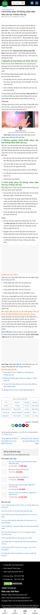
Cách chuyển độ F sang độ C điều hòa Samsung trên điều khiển (20, 527)
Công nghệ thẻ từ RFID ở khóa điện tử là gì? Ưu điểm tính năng (9, 441)
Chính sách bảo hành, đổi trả (13, 572)
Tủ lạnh (6, 406)
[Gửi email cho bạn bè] (23, 425)
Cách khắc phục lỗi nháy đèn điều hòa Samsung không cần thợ (19, 543)
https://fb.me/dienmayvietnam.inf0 (20, 601)
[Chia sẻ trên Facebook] (16, 425)
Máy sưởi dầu (17, 409)
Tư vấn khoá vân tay (7, 9)
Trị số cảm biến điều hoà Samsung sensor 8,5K (16, 538)
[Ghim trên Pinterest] (27, 425)
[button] (32, 3)
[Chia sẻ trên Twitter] (20, 425)
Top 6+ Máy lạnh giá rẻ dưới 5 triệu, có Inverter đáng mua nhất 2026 (19, 506)
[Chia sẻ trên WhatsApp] (13, 425)
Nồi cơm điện (17, 416)
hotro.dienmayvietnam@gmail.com (18, 598)
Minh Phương (20, 16)
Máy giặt (27, 402)
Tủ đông (17, 406)
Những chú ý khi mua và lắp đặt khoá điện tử (18, 390)
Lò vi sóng (35, 416)
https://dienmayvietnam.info (17, 595)
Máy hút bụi (35, 409)
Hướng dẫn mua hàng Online (13, 565)
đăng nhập (14, 455)
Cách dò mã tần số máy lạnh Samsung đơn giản (16, 511)
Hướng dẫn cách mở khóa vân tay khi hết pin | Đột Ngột (30, 441)
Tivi (6, 402)
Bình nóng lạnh (6, 409)
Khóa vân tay (15, 135)
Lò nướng (27, 416)
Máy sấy (35, 402)
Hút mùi (27, 409)
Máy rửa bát (6, 412)
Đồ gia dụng (35, 406)
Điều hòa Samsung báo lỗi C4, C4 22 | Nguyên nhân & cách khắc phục (18, 533)
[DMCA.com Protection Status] (13, 583)
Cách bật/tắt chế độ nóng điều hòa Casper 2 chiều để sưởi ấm (18, 554)
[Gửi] (23, 3)
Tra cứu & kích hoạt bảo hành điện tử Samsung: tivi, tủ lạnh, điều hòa (18, 522)
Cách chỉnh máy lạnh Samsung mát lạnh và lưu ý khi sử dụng (19, 516)
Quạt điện (27, 412)
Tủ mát (27, 406)
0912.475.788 (19, 576)
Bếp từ (35, 412)
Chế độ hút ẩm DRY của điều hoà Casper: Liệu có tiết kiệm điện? (18, 549)
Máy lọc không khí (17, 412)
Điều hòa (17, 402)
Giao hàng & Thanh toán (11, 568)
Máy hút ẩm (6, 416)
